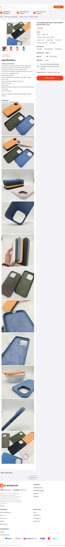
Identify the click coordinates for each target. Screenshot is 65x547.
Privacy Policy (57, 545)
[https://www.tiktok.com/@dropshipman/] (1, 506)
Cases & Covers (23, 17)
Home (1, 17)
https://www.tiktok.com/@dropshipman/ (1, 506)
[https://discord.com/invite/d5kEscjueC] (3, 506)
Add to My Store (50, 78)
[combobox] (55, 56)
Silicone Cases (34, 17)
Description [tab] (6, 55)
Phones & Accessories (11, 17)
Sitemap (63, 545)
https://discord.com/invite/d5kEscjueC (3, 506)
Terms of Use (49, 545)
